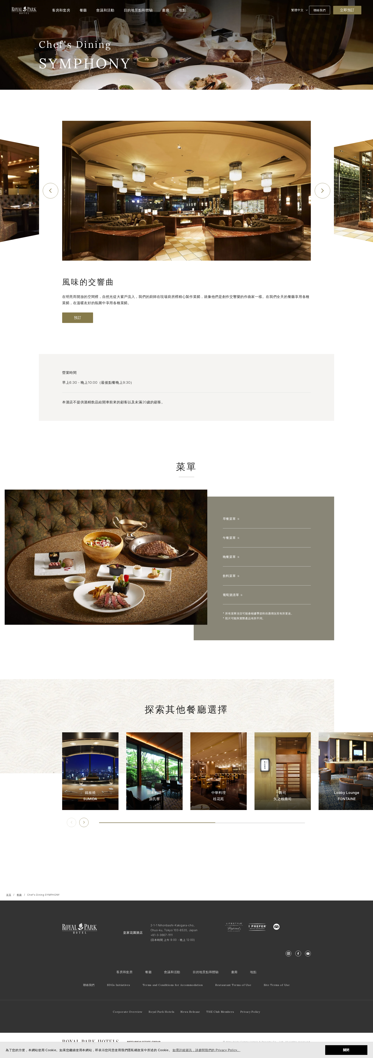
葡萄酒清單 (231, 595)
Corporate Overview (127, 1012)
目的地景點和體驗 (206, 972)
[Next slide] (322, 190)
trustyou (294, 926)
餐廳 (19, 894)
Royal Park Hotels (161, 1012)
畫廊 (234, 972)
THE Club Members (220, 1012)
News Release (190, 1012)
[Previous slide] (50, 190)
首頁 (8, 894)
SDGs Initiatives (118, 985)
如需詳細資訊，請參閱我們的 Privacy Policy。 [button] (207, 1050)
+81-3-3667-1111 (162, 935)
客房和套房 (124, 972)
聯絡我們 (320, 10)
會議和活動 (172, 972)
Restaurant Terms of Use (233, 985)
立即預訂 (347, 10)
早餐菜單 (229, 519)
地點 (253, 972)
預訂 (77, 318)
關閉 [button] (346, 1050)
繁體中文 (297, 10)
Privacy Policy (250, 1012)
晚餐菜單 (229, 557)
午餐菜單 (229, 538)
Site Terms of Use (277, 985)
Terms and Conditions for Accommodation (173, 985)
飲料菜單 (229, 576)
